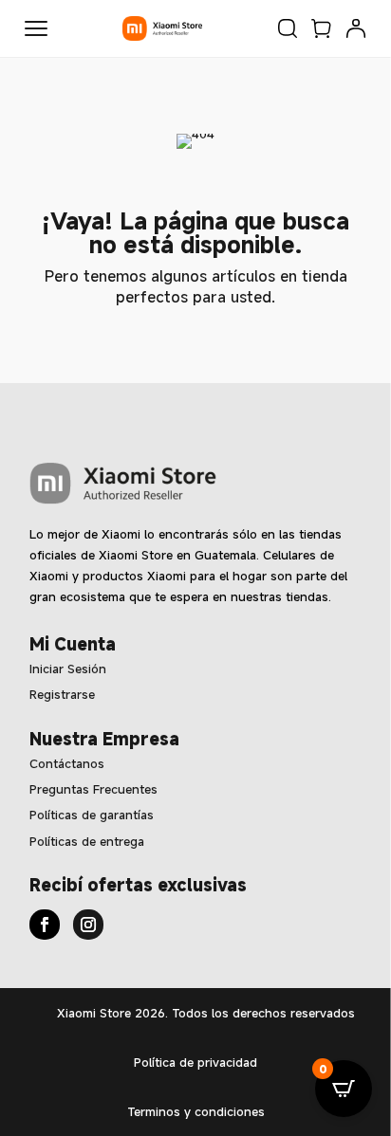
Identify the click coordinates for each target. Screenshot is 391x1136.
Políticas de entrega (86, 841)
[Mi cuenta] (356, 28)
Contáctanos (66, 763)
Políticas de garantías (91, 814)
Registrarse (62, 694)
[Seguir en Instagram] (88, 924)
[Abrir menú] (36, 28)
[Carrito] (322, 28)
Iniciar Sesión (67, 668)
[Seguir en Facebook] (44, 924)
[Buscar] (287, 28)
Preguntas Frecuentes (93, 788)
